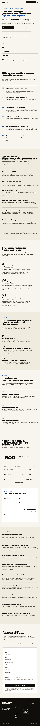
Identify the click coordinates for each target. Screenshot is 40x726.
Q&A (16, 717)
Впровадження (18, 711)
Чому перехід (17, 703)
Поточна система (8, 672)
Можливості (17, 707)
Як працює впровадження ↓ (21, 27)
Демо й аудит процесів (25, 705)
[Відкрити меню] (37, 2)
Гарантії (16, 713)
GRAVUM (5, 2)
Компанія (6, 667)
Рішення (16, 709)
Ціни (16, 715)
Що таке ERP (17, 705)
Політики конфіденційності (9, 689)
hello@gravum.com (13, 643)
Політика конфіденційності (35, 706)
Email (6, 657)
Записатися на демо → (31, 2)
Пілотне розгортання (25, 709)
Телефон (9, 662)
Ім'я (6, 652)
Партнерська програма (25, 712)
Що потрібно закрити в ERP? (12, 677)
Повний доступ (7, 498)
